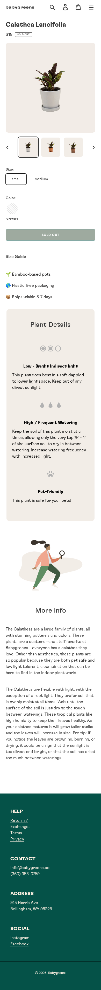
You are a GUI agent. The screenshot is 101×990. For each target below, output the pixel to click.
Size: (9, 169)
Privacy (17, 839)
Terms (16, 833)
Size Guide (16, 257)
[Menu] (91, 7)
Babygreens (57, 973)
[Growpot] (12, 208)
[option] (28, 147)
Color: (11, 198)
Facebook (19, 944)
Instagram (19, 938)
